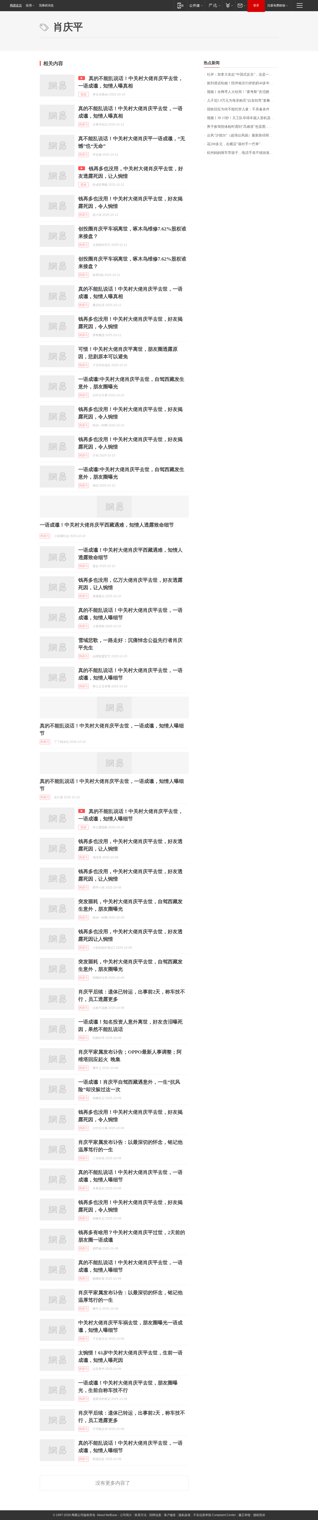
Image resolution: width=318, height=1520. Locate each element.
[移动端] (180, 5)
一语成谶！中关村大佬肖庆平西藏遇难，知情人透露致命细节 (107, 525)
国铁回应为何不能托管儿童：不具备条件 (238, 109)
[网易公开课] (196, 5)
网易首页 (16, 5)
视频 (83, 94)
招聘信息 (155, 1515)
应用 (29, 5)
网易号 (83, 124)
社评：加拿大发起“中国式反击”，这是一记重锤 (242, 74)
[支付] (228, 5)
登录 (256, 5)
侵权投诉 (259, 1515)
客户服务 (170, 1515)
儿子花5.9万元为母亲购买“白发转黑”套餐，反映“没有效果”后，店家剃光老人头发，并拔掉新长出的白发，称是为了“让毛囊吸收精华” (242, 100)
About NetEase (107, 1515)
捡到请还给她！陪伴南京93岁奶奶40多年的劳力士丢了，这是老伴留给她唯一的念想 (242, 83)
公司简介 (126, 1515)
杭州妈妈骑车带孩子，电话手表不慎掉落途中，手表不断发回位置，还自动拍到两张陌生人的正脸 (242, 153)
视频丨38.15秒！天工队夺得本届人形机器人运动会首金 (242, 118)
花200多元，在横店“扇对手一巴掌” (233, 144)
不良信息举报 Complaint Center (214, 1515)
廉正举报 (244, 1515)
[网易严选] (213, 5)
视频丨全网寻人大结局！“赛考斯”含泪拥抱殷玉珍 (242, 92)
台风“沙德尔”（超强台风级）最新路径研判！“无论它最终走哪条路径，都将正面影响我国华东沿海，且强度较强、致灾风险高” (242, 135)
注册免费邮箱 (276, 5)
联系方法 (141, 1515)
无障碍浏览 (46, 5)
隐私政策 (185, 1515)
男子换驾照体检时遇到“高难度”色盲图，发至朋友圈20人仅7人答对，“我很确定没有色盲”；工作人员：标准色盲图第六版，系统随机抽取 (242, 127)
